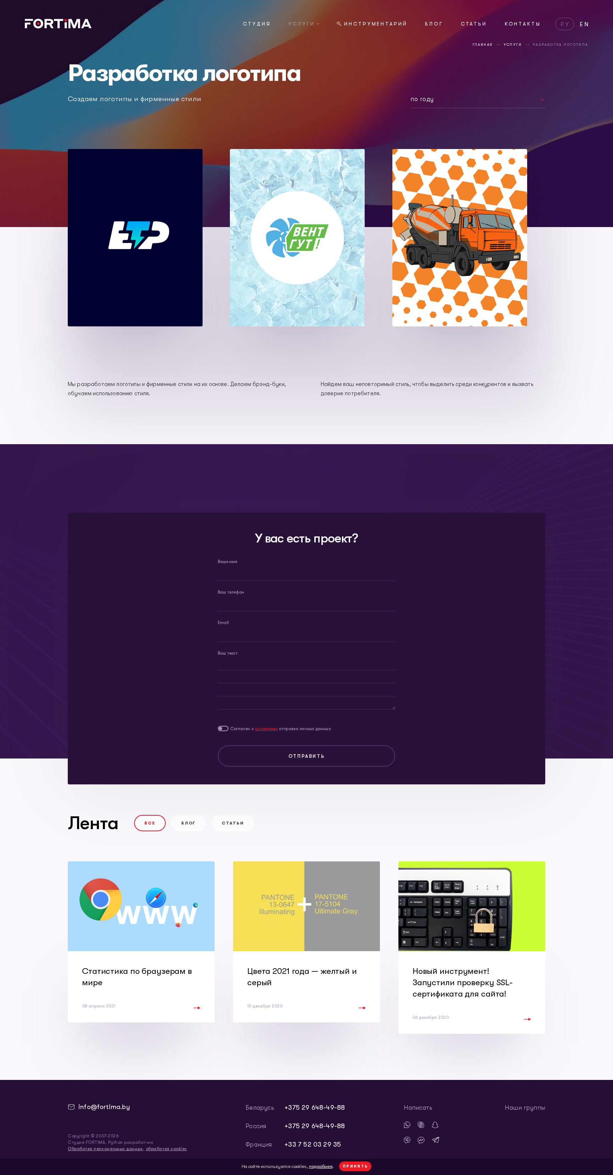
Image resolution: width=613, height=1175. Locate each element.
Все (149, 823)
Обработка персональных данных (105, 1148)
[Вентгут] (297, 237)
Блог (434, 24)
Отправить (306, 756)
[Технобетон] (459, 237)
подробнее (320, 1166)
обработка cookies (166, 1148)
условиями (266, 728)
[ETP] (135, 237)
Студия (257, 24)
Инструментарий (376, 24)
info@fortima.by (104, 1107)
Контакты (523, 24)
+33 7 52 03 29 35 (313, 1144)
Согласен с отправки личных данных (280, 728)
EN (585, 24)
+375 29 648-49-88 (315, 1107)
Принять (355, 1166)
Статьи (474, 24)
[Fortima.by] (58, 26)
